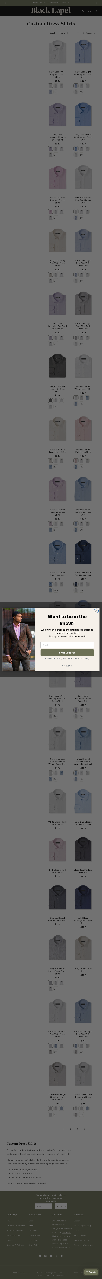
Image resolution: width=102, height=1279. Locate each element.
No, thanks (67, 665)
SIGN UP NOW (67, 652)
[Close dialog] (96, 611)
